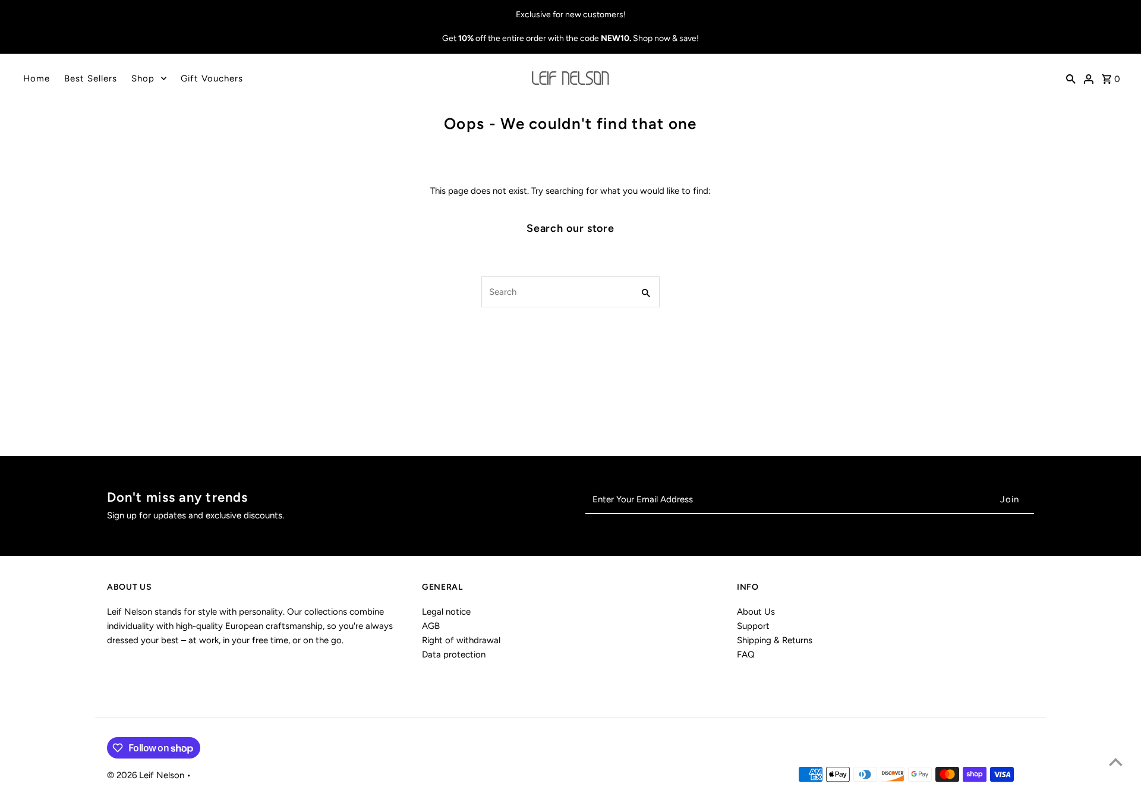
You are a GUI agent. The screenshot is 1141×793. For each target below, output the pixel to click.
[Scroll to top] (1115, 761)
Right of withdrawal (461, 640)
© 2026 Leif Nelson (147, 775)
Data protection (454, 654)
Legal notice (446, 611)
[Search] (1071, 78)
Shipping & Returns (774, 640)
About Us (756, 611)
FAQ (746, 654)
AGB (431, 626)
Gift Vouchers (212, 78)
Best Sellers (90, 78)
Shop (143, 78)
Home (36, 78)
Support (753, 626)
